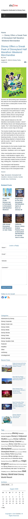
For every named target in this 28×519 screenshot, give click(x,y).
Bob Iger (3, 433)
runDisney (4, 352)
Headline (3, 346)
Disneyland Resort (7, 452)
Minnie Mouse (15, 466)
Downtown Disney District (6, 461)
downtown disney (17, 458)
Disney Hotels (5, 327)
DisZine (18, 513)
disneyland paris (15, 449)
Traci (4, 57)
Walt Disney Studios (16, 471)
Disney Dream (23, 444)
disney (15, 433)
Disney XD (10, 458)
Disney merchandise (18, 451)
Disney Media (5, 330)
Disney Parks (5, 335)
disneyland (6, 448)
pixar (2, 468)
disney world (4, 458)
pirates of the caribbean (22, 466)
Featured (3, 344)
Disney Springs (5, 338)
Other (2, 349)
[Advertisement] (14, 23)
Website (4, 261)
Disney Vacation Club (7, 341)
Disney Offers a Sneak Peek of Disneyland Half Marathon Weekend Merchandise (14, 38)
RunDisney (7, 468)
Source (3, 172)
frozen (19, 461)
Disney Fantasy (4, 446)
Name (4, 247)
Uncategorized (5, 355)
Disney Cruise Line (6, 324)
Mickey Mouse (8, 466)
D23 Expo (9, 433)
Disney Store (20, 456)
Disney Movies (5, 332)
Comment (5, 267)
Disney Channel (15, 441)
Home (3, 32)
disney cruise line (14, 444)
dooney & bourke (13, 177)
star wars (14, 468)
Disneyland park (22, 449)
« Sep (3, 507)
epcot (15, 461)
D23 (6, 433)
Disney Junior (21, 446)
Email (4, 254)
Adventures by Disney (7, 318)
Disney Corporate (6, 321)
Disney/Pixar (10, 439)
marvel (11, 464)
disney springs (13, 456)
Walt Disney (8, 471)
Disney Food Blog (13, 446)
